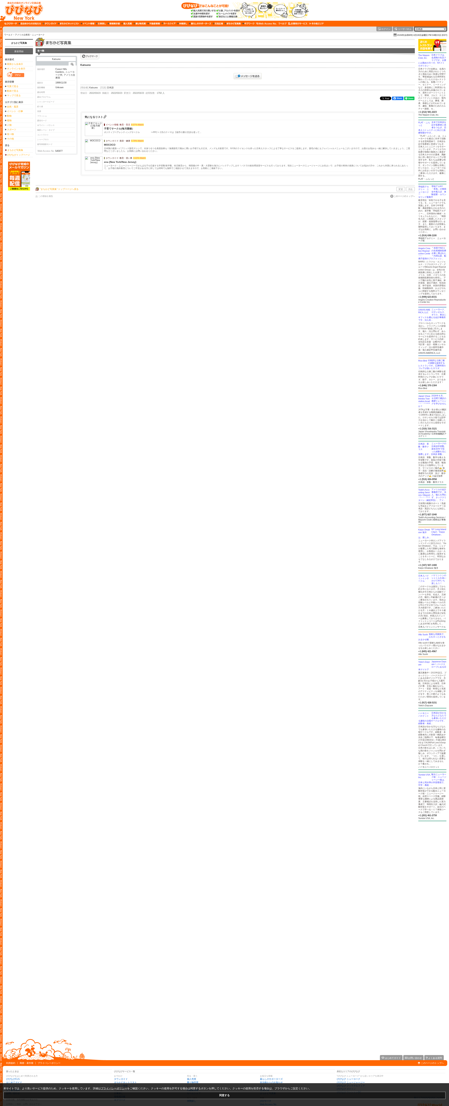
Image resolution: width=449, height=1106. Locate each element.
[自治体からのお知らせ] (30, 23)
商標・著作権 (26, 1063)
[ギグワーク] (248, 23)
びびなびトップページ (18, 155)
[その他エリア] (316, 23)
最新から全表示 (15, 64)
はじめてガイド (14, 1082)
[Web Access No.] (266, 23)
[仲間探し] (182, 23)
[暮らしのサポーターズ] (200, 23)
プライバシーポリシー (49, 1063)
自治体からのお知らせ (271, 1082)
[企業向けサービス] (297, 23)
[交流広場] (218, 23)
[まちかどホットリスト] (68, 23)
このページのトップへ (404, 196)
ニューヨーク (38, 35)
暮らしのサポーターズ (271, 1079)
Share (399, 98)
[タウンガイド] (49, 23)
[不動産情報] (154, 23)
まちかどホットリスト (125, 1082)
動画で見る (12, 91)
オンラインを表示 (16, 68)
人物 (9, 125)
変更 (400, 189)
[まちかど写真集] (233, 23)
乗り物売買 (192, 1082)
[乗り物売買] (140, 23)
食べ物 (10, 134)
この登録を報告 (45, 196)
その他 (10, 139)
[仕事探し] (101, 23)
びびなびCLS (13, 1079)
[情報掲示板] (114, 23)
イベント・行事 (15, 111)
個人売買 (191, 1079)
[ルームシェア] (169, 23)
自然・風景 (12, 107)
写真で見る (12, 86)
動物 (9, 116)
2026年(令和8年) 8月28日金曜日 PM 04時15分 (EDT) (422, 35)
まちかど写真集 (19, 43)
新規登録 (19, 51)
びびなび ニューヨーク (348, 1079)
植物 (9, 120)
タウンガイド (121, 1079)
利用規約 (10, 1063)
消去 (410, 189)
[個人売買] (127, 23)
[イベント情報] (87, 23)
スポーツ (11, 129)
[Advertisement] (19, 246)
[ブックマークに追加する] (90, 56)
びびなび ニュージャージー (351, 1082)
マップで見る (14, 95)
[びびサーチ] (10, 23)
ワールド (8, 35)
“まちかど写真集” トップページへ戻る (59, 189)
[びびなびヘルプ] (283, 23)
